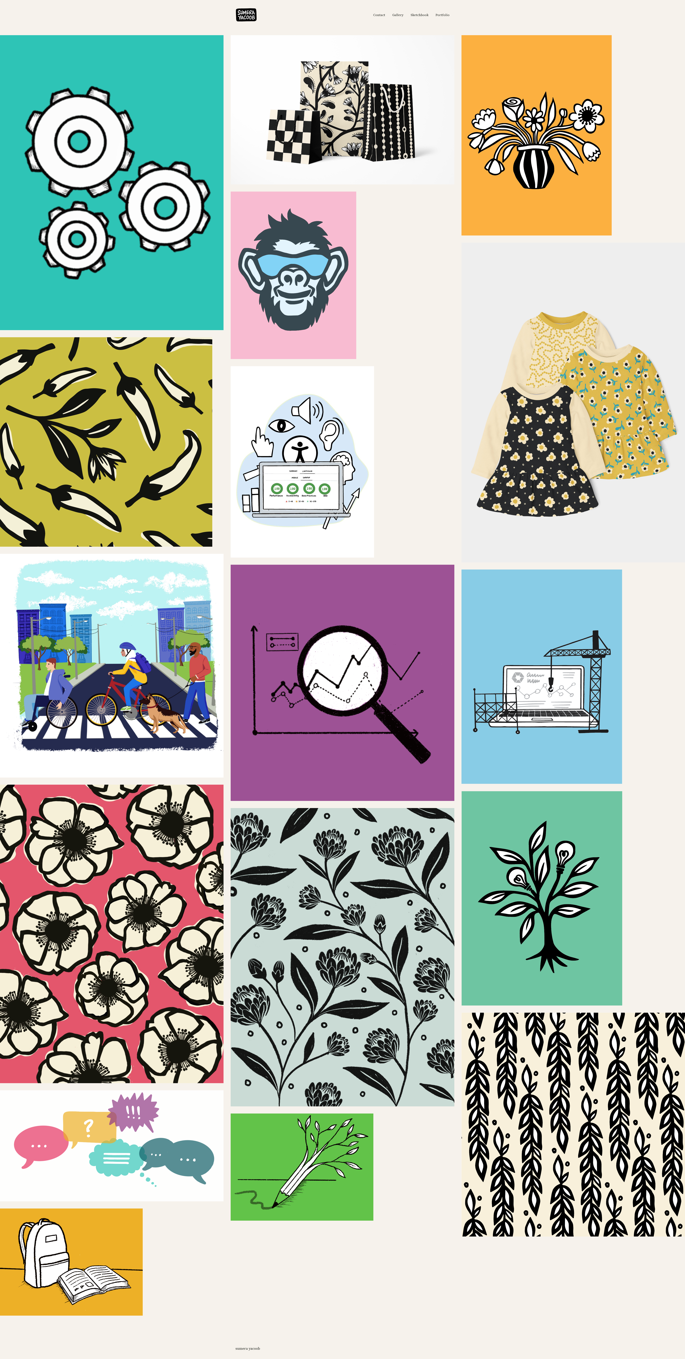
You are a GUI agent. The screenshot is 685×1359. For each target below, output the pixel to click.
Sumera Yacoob (247, 1348)
